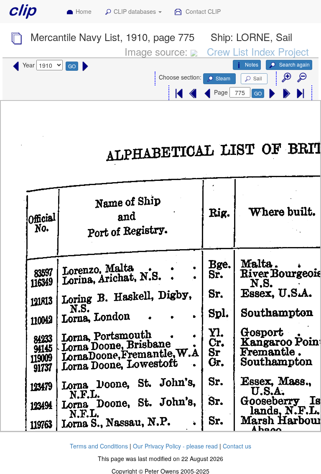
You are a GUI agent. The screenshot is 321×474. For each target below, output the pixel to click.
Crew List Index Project (258, 51)
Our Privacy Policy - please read (175, 446)
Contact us (237, 446)
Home (84, 11)
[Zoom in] (286, 78)
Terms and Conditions (99, 446)
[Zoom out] (301, 78)
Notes (251, 64)
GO (72, 66)
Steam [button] (223, 78)
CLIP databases (136, 11)
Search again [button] (294, 64)
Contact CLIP (202, 11)
